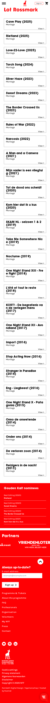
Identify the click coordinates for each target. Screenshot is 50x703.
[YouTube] (4, 644)
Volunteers (8, 616)
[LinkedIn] (15, 644)
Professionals (9, 607)
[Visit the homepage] (25, 3)
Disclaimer (7, 679)
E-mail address (10, 571)
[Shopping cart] (46, 3)
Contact (6, 631)
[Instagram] (10, 644)
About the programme (14, 598)
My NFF (6, 621)
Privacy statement (11, 673)
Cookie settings (9, 669)
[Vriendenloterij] (32, 544)
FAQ (4, 602)
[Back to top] (40, 561)
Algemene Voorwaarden (13, 676)
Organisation (9, 612)
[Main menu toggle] (4, 3)
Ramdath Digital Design (12, 688)
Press (5, 626)
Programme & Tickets (14, 593)
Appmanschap (31, 688)
